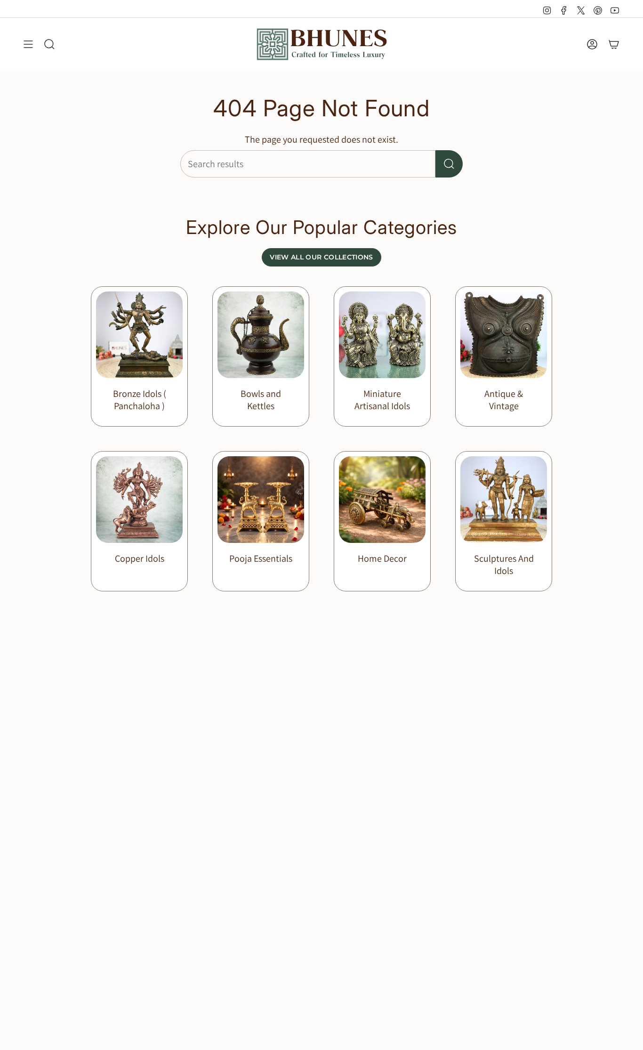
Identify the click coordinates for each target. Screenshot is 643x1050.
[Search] (449, 164)
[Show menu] (28, 44)
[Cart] (614, 44)
